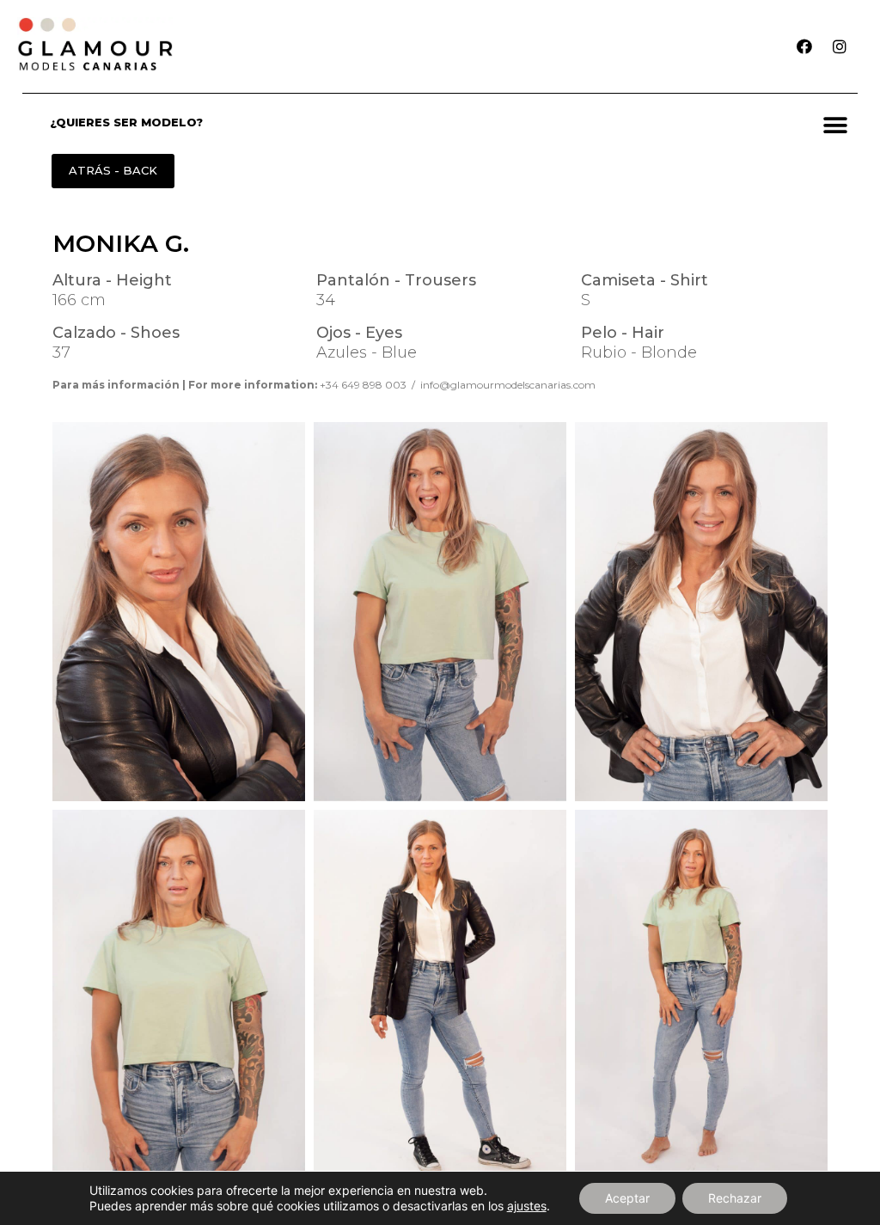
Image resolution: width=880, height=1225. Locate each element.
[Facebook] (804, 46)
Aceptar (627, 1198)
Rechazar (734, 1198)
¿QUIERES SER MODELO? (126, 122)
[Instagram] (839, 46)
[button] (835, 125)
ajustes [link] (527, 1205)
